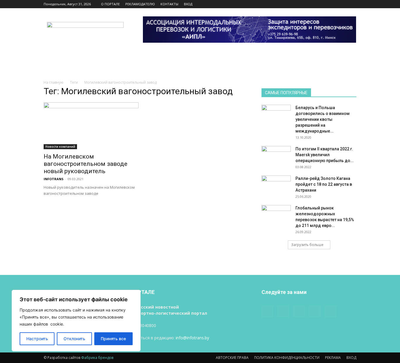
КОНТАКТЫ (169, 4)
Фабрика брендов (97, 357)
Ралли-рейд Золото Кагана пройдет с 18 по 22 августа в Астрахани (323, 184)
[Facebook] (313, 4)
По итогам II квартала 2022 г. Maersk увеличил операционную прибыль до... (324, 155)
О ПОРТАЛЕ (110, 4)
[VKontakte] (342, 4)
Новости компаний (60, 146)
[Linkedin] (332, 4)
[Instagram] (323, 4)
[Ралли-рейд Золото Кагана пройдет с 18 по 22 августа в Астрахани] (276, 186)
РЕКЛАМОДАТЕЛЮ (140, 4)
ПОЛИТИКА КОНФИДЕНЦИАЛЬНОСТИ (286, 357)
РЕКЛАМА (333, 357)
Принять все (113, 338)
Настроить (37, 338)
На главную (54, 82)
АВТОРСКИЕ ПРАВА (232, 357)
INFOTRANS (54, 179)
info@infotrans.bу (192, 337)
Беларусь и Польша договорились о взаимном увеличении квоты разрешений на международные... (322, 119)
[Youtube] (352, 4)
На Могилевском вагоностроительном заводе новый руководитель (85, 164)
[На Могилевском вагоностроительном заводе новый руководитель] (91, 125)
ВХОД (188, 4)
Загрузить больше (307, 244)
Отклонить (74, 338)
